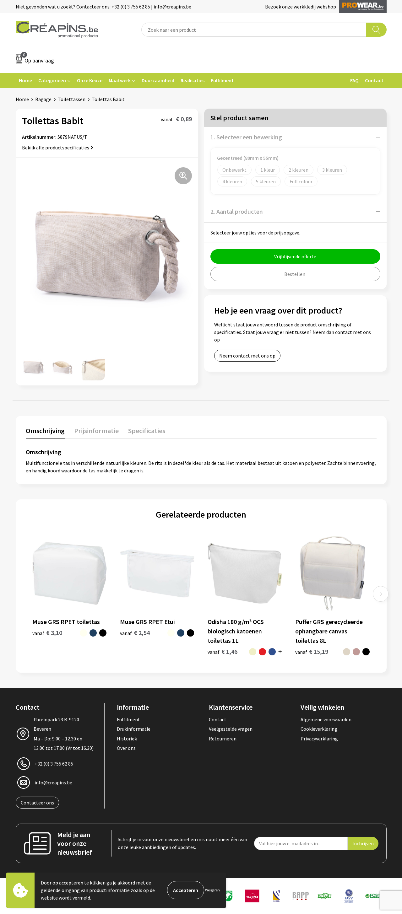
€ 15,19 (311, 651)
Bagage (43, 99)
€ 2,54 (135, 633)
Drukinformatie (133, 729)
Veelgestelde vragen (231, 729)
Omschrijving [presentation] (45, 430)
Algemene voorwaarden (326, 719)
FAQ (354, 80)
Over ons (126, 748)
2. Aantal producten (236, 211)
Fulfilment (222, 80)
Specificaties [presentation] (146, 430)
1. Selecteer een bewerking (246, 137)
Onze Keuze (89, 80)
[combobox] (254, 30)
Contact (374, 80)
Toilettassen (71, 99)
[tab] (45, 432)
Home (25, 80)
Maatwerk (120, 80)
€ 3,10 (47, 633)
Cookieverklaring (319, 729)
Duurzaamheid (158, 80)
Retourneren (222, 738)
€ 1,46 (222, 651)
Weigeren (212, 890)
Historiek (127, 738)
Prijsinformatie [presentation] (96, 430)
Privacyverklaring (319, 738)
